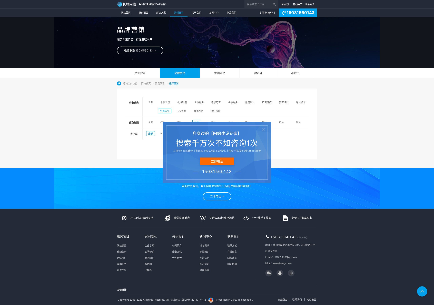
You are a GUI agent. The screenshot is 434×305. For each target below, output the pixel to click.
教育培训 (284, 102)
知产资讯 (204, 263)
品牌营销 (179, 73)
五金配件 (181, 110)
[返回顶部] (422, 291)
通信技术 (300, 102)
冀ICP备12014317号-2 (194, 299)
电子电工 (216, 102)
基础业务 (121, 263)
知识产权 (121, 269)
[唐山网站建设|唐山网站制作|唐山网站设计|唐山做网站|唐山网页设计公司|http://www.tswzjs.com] (127, 4)
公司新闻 (204, 269)
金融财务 (233, 102)
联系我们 (231, 12)
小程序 (295, 73)
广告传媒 (267, 102)
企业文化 (177, 251)
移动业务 (121, 251)
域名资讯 (204, 245)
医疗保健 (215, 110)
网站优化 (204, 257)
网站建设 (285, 4)
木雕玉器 (165, 102)
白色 (281, 122)
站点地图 (311, 299)
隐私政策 (232, 257)
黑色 (298, 122)
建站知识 (204, 251)
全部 (150, 102)
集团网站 (219, 73)
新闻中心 (214, 12)
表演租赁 (198, 110)
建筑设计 (250, 102)
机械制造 (182, 102)
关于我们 (196, 12)
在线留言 (297, 4)
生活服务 (199, 102)
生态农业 (165, 110)
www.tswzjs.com (282, 263)
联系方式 (309, 4)
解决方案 (161, 12)
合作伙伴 (177, 257)
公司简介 (177, 245)
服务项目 (143, 12)
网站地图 (232, 263)
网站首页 (126, 12)
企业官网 (140, 73)
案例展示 (178, 12)
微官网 (258, 73)
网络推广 (121, 257)
